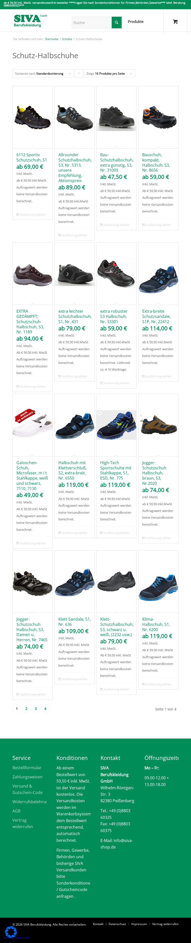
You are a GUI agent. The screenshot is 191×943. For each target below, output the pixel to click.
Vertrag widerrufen (22, 823)
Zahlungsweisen (27, 777)
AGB (16, 811)
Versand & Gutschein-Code (27, 789)
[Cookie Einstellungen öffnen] (11, 936)
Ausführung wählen (32, 214)
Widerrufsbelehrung (29, 801)
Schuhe (67, 39)
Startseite (51, 39)
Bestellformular (27, 767)
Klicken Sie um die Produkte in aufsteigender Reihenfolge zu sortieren (79, 74)
